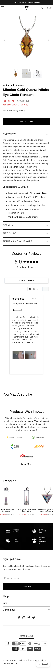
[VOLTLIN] (26, 8)
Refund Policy (25, 660)
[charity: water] (15, 437)
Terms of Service (10, 663)
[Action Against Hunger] (15, 446)
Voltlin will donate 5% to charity (23, 217)
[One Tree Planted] (38, 437)
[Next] (48, 40)
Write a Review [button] (27, 280)
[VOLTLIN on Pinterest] (29, 618)
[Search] (42, 8)
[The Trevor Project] (38, 446)
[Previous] (5, 40)
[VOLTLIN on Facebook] (19, 618)
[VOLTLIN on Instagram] (24, 618)
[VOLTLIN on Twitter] (34, 618)
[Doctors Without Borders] (26, 455)
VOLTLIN (13, 660)
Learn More (26, 464)
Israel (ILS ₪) (26, 636)
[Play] (26, 40)
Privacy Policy (39, 660)
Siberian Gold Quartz (39, 193)
